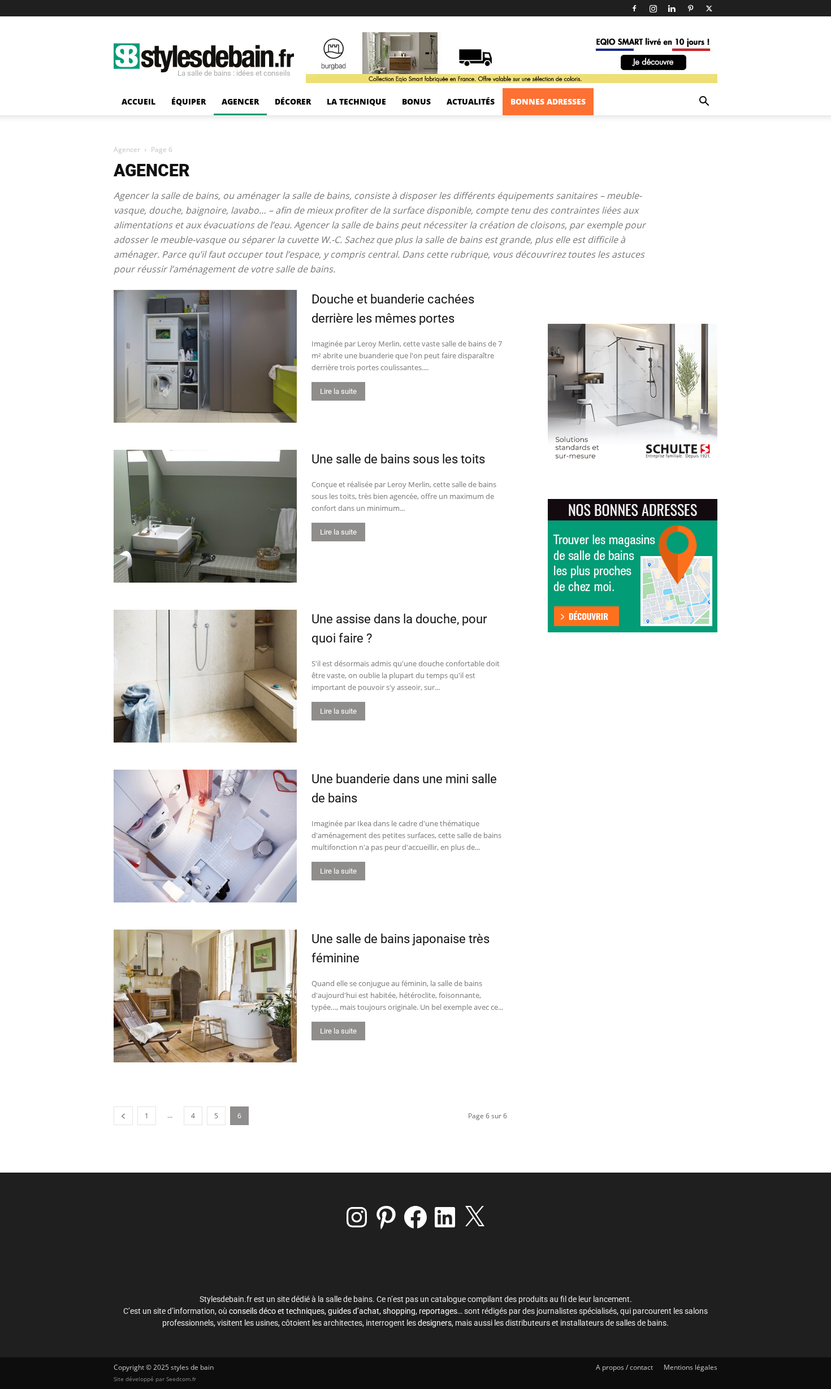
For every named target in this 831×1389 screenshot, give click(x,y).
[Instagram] (652, 8)
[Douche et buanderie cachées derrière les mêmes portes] (205, 356)
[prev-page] (123, 1115)
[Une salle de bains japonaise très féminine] (205, 996)
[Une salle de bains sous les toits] (205, 516)
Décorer (293, 101)
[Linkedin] (671, 8)
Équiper (188, 101)
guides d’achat (353, 1311)
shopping (399, 1311)
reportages (438, 1311)
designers (435, 1322)
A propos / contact (624, 1367)
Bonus (416, 101)
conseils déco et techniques (276, 1311)
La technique (356, 101)
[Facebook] (634, 8)
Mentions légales (690, 1367)
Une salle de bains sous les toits (398, 459)
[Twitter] (708, 8)
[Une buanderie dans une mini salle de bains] (205, 836)
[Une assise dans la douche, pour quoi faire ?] (205, 676)
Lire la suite (338, 391)
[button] (703, 102)
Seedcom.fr (181, 1379)
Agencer (240, 101)
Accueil (138, 101)
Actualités (471, 101)
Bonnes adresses (548, 101)
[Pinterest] (690, 8)
